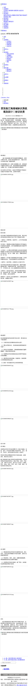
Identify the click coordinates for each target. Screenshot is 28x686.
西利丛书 (11, 21)
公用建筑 (13, 15)
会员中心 (6, 23)
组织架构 (11, 10)
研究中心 (6, 12)
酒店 (10, 16)
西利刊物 (6, 20)
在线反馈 (6, 27)
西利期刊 (6, 21)
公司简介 (6, 10)
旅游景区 (6, 16)
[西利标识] (14, 4)
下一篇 (14, 659)
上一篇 (13, 658)
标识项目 (6, 13)
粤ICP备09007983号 (22, 685)
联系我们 (6, 26)
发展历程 (16, 10)
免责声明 (11, 674)
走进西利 (6, 8)
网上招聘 (6, 24)
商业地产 (24, 15)
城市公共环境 (7, 15)
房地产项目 (19, 15)
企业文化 (21, 10)
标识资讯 (6, 18)
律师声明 (17, 674)
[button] (3, 97)
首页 (5, 7)
